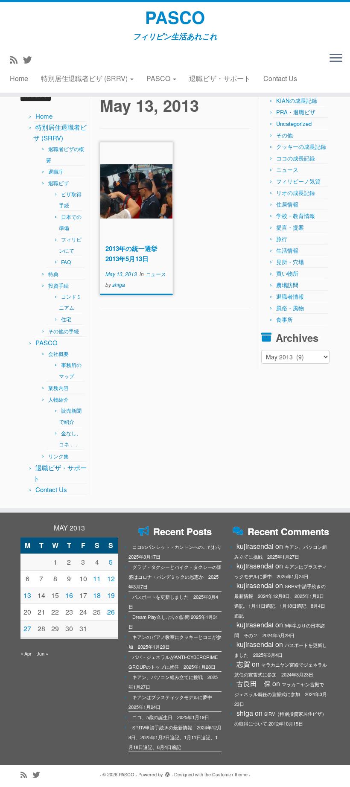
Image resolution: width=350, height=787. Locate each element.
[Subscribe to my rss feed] (16, 59)
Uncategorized (294, 124)
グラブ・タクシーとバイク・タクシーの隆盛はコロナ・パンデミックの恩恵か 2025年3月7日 (175, 576)
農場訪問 (287, 285)
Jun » (42, 653)
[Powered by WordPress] (167, 772)
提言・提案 (290, 227)
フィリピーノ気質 (298, 181)
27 (27, 628)
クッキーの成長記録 (301, 147)
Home (19, 78)
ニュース (155, 273)
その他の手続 (63, 331)
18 (97, 595)
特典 (53, 273)
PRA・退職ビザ (295, 112)
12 (111, 578)
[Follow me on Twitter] (30, 59)
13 (27, 595)
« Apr (26, 653)
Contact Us (280, 78)
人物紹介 (58, 399)
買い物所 (287, 273)
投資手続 (58, 285)
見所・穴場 (290, 262)
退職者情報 (290, 296)
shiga (118, 284)
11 (97, 578)
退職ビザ (58, 183)
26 (111, 612)
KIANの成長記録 (296, 100)
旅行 (281, 239)
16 (69, 595)
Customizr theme (230, 774)
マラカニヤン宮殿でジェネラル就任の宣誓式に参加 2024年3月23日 (280, 694)
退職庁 (56, 171)
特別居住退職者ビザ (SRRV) (85, 78)
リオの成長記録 (295, 193)
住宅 (66, 319)
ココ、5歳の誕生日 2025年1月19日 (170, 717)
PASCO (175, 17)
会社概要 (58, 353)
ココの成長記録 (295, 158)
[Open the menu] (336, 58)
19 (111, 595)
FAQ (66, 261)
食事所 (284, 319)
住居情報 (287, 204)
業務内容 (58, 387)
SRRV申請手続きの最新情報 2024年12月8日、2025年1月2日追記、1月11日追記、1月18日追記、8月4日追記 (175, 737)
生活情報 (287, 250)
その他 (284, 135)
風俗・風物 (290, 308)
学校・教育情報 (295, 216)
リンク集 (58, 456)
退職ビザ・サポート (220, 78)
